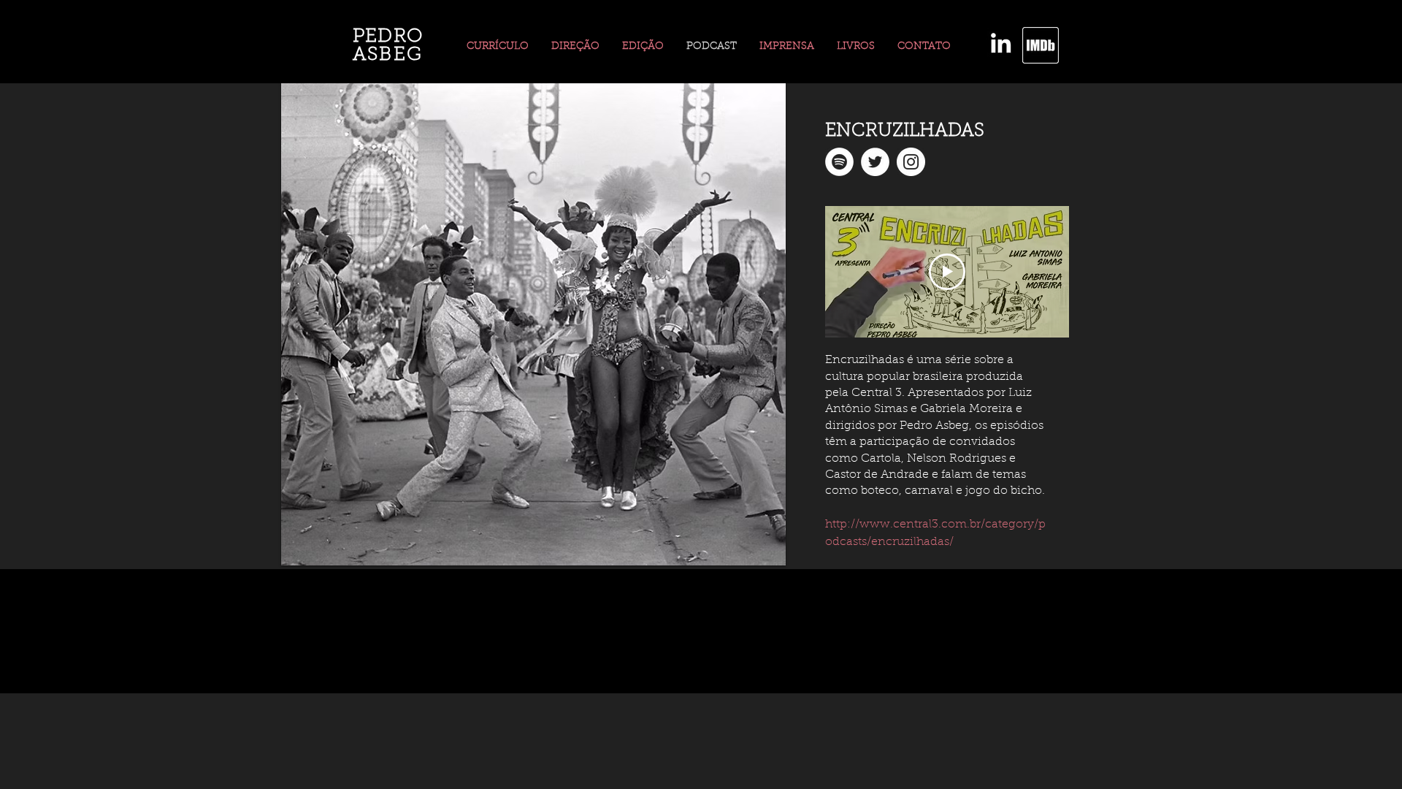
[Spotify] (839, 162)
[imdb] (1040, 45)
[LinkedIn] (1001, 42)
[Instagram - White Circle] (911, 162)
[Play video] (947, 272)
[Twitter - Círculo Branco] (875, 162)
